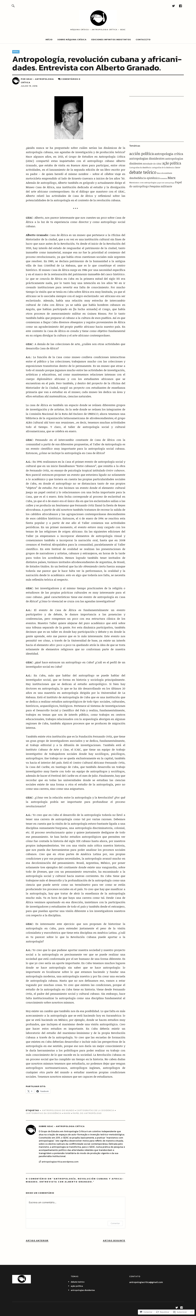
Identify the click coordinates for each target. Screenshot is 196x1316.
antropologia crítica (168, 154)
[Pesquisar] (13, 5)
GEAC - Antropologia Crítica (66, 1126)
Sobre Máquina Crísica (72, 39)
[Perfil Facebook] (180, 5)
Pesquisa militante (161, 186)
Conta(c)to (143, 39)
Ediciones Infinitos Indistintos (111, 39)
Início (49, 39)
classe (177, 167)
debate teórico (142, 172)
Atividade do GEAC (152, 163)
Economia (163, 178)
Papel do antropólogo (87, 1113)
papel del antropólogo (165, 183)
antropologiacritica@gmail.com (146, 1282)
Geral (16, 51)
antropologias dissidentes (147, 158)
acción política (141, 153)
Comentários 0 (70, 79)
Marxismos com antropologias (143, 182)
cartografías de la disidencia (95, 1110)
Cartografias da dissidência (44, 1113)
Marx (67, 1113)
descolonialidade (164, 173)
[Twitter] (173, 5)
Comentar (115, 1223)
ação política (171, 163)
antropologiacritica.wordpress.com (60, 1161)
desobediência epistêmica (144, 178)
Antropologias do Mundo (58, 1110)
